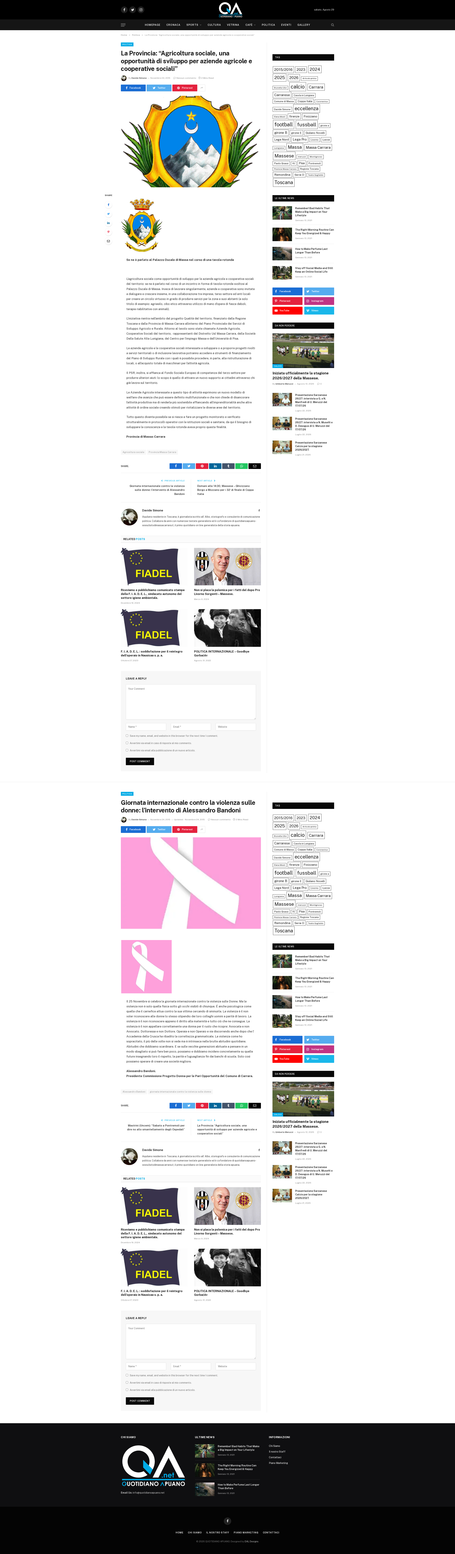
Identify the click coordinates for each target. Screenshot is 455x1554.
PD (293, 163)
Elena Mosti (279, 117)
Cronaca (173, 24)
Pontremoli (315, 163)
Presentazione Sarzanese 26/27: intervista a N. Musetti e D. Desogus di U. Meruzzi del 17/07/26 (314, 424)
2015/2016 (283, 69)
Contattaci (275, 1457)
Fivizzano (310, 116)
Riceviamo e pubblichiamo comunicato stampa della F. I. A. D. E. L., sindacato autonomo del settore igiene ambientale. (152, 594)
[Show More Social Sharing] (201, 88)
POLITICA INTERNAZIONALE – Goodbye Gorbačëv (221, 653)
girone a (324, 125)
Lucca (326, 139)
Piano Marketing (278, 1463)
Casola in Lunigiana (304, 95)
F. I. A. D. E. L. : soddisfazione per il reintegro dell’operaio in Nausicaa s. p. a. (152, 653)
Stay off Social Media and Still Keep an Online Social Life (314, 270)
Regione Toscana (309, 169)
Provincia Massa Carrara (162, 452)
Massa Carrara (318, 147)
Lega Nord (281, 139)
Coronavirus (322, 101)
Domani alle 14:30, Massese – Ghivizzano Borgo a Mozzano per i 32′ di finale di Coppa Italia (225, 489)
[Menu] (123, 25)
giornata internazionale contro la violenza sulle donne (180, 1091)
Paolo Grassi (281, 163)
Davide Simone (139, 78)
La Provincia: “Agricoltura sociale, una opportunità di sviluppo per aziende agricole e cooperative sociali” (227, 1129)
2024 (315, 69)
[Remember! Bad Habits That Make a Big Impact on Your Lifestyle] (282, 213)
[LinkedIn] (108, 222)
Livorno (314, 139)
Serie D (299, 174)
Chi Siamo (274, 1446)
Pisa (302, 163)
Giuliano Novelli (315, 132)
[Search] (332, 25)
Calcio (278, 366)
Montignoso (316, 156)
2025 (279, 77)
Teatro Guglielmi (315, 175)
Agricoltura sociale (133, 452)
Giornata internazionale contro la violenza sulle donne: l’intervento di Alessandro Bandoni (157, 489)
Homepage (152, 24)
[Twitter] (108, 213)
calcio (298, 87)
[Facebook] (108, 204)
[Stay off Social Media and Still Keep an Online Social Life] (282, 273)
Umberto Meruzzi (284, 384)
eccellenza (306, 108)
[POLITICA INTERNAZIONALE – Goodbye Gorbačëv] (227, 628)
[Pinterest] (108, 231)
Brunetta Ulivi (280, 88)
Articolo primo (309, 78)
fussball (306, 124)
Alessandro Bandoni (134, 1091)
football (283, 124)
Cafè (249, 24)
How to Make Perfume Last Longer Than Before (311, 251)
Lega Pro (300, 139)
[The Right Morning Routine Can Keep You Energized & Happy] (282, 234)
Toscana (283, 182)
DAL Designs (251, 1541)
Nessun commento (186, 78)
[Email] (108, 241)
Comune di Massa (284, 101)
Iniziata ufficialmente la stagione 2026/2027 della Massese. (300, 375)
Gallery (303, 24)
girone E (296, 132)
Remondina (282, 174)
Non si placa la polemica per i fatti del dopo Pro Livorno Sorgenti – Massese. (227, 592)
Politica (268, 24)
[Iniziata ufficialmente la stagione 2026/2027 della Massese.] (303, 350)
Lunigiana (279, 148)
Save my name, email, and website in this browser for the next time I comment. (174, 735)
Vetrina (233, 24)
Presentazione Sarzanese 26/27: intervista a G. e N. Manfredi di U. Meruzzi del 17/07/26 (311, 400)
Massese (284, 156)
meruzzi (302, 156)
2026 (293, 77)
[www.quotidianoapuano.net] (230, 10)
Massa (295, 147)
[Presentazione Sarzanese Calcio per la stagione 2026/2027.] (282, 447)
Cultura (214, 24)
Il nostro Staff (277, 1451)
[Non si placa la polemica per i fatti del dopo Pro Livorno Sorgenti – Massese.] (227, 567)
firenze (294, 116)
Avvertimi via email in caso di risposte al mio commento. (161, 743)
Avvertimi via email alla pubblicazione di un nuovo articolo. (162, 750)
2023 (301, 70)
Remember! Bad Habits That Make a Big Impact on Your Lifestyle (312, 212)
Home (179, 1532)
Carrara (316, 87)
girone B (280, 133)
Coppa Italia (305, 101)
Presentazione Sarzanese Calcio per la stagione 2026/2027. (311, 446)
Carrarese (282, 95)
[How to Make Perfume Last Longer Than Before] (282, 253)
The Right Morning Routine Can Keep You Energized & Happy (314, 231)
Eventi (286, 24)
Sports (192, 24)
